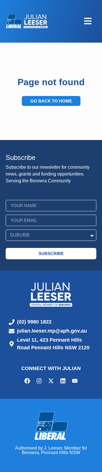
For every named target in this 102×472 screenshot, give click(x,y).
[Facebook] (27, 381)
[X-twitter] (51, 381)
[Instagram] (39, 381)
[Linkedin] (63, 381)
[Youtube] (74, 381)
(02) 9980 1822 (34, 322)
